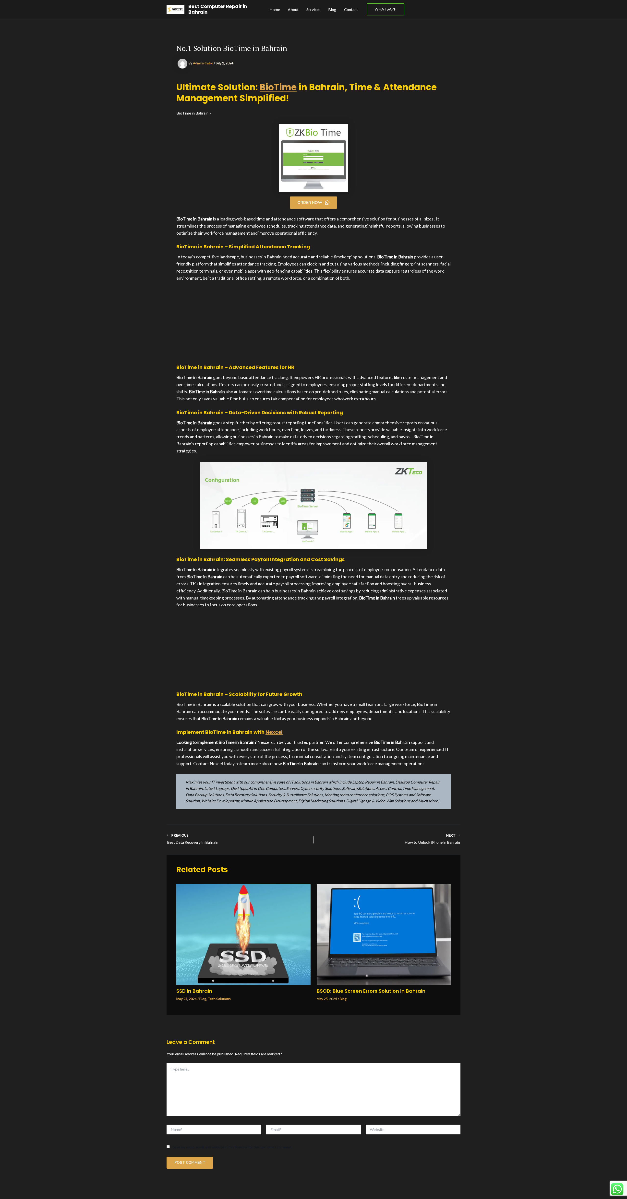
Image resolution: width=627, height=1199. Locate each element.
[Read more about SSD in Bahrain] (243, 934)
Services (313, 9)
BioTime (278, 87)
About (293, 9)
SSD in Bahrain (194, 991)
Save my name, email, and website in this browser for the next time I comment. (232, 1147)
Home (274, 9)
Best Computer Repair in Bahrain (217, 9)
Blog (332, 9)
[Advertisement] (313, 322)
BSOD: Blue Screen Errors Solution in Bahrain (371, 991)
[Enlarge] (420, 468)
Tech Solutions (219, 999)
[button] (385, 9)
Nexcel (274, 732)
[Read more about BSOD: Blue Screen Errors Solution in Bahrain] (384, 934)
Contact (351, 9)
